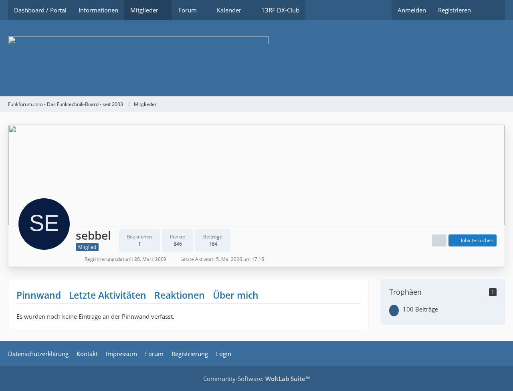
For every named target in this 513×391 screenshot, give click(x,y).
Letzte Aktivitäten (107, 295)
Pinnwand (38, 295)
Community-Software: (256, 379)
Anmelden (412, 10)
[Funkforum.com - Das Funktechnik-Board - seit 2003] (256, 58)
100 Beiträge (420, 309)
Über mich (236, 295)
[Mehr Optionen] (439, 240)
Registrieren (454, 10)
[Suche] (491, 10)
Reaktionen (179, 295)
